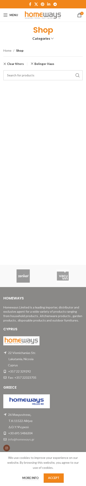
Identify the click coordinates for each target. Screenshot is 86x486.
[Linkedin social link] (49, 4)
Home (7, 50)
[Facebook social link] (30, 4)
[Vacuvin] (63, 276)
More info (30, 478)
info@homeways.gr (21, 439)
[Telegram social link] (55, 4)
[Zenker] (23, 276)
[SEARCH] (78, 75)
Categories (41, 38)
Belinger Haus (44, 64)
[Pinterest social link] (42, 4)
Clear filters (15, 63)
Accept (53, 478)
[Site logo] (43, 15)
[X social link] (36, 4)
